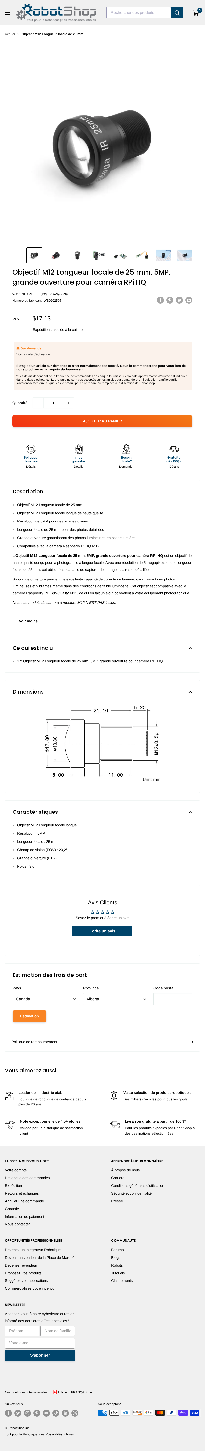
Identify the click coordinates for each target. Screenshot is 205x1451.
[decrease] (38, 403)
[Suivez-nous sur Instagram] (27, 1413)
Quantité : (21, 403)
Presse (117, 1201)
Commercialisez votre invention (30, 1288)
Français (80, 1392)
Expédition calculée (48, 329)
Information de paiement (24, 1216)
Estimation (29, 1016)
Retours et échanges (22, 1193)
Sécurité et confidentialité (131, 1193)
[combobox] (138, 12)
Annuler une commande (24, 1201)
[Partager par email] (189, 300)
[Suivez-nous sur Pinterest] (37, 1413)
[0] (196, 13)
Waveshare (22, 294)
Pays (17, 988)
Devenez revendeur (21, 1265)
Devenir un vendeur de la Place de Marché (39, 1257)
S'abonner (40, 1355)
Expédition (13, 1185)
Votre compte (16, 1170)
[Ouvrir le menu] (7, 13)
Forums (117, 1250)
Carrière (117, 1178)
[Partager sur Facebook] (160, 300)
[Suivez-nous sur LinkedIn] (65, 1413)
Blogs (115, 1257)
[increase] (69, 403)
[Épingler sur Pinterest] (170, 300)
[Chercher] (177, 12)
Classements (122, 1280)
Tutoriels (118, 1273)
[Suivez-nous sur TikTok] (56, 1413)
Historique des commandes (27, 1178)
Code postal (164, 988)
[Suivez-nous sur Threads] (75, 1413)
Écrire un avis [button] (103, 931)
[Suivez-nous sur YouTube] (46, 1413)
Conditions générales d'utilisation (137, 1185)
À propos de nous (125, 1170)
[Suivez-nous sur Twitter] (18, 1413)
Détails (31, 466)
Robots (117, 1265)
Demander (126, 466)
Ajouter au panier (102, 421)
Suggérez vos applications (26, 1280)
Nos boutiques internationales (26, 1392)
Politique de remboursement (34, 1042)
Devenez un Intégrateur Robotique (33, 1250)
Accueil (10, 34)
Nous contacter (17, 1224)
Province (91, 988)
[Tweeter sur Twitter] (179, 300)
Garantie (12, 1209)
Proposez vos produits (23, 1273)
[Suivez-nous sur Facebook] (8, 1413)
